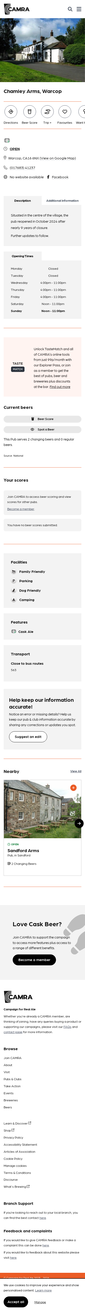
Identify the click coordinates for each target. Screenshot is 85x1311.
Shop (8, 1130)
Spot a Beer (46, 429)
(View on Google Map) (58, 158)
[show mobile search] (70, 9)
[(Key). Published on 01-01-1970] (42, 827)
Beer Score (45, 418)
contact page (13, 1032)
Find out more (60, 387)
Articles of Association (19, 1151)
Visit (7, 1072)
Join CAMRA (13, 1057)
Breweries (11, 1100)
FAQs (67, 1026)
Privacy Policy (13, 1137)
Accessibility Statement (20, 1144)
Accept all (15, 1301)
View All (75, 771)
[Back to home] (17, 9)
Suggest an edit (28, 736)
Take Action (12, 1086)
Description (22, 200)
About (8, 1065)
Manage (40, 1302)
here (42, 1217)
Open (15, 148)
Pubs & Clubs (13, 1079)
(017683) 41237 (22, 167)
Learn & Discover (16, 1123)
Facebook (60, 177)
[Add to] (73, 788)
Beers (8, 1107)
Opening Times (22, 256)
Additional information (62, 200)
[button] (79, 823)
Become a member (20, 509)
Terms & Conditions (17, 1172)
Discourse (11, 1179)
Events (9, 1093)
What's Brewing (15, 1186)
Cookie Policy (13, 1158)
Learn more (43, 1290)
